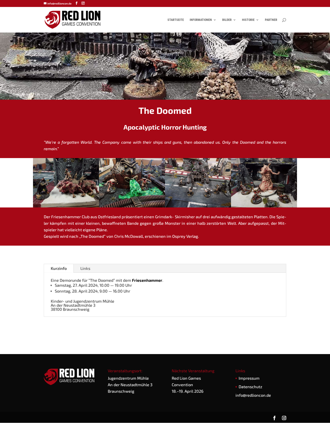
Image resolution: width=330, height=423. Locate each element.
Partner (271, 20)
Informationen (201, 20)
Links (85, 268)
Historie (248, 20)
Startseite (175, 20)
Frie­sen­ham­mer (147, 280)
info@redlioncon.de (253, 395)
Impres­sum (249, 378)
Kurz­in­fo (59, 268)
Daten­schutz (250, 386)
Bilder (227, 20)
